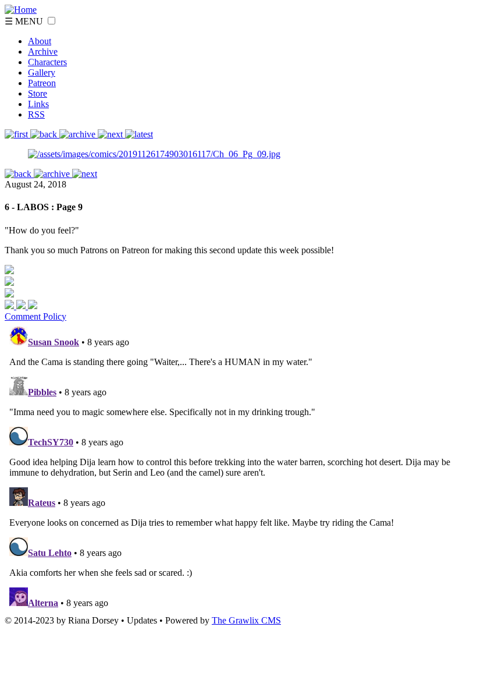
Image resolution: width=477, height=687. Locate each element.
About (39, 41)
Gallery (41, 72)
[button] (51, 20)
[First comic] (17, 134)
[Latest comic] (139, 134)
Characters (47, 62)
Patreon (42, 83)
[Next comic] (78, 134)
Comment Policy (35, 316)
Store (37, 93)
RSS (36, 114)
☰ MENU (25, 21)
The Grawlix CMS (246, 620)
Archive (43, 51)
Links (38, 104)
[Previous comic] (44, 134)
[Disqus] (238, 467)
